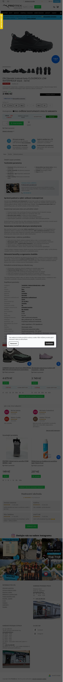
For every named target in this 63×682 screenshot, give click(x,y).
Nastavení (13, 343)
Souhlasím (49, 343)
